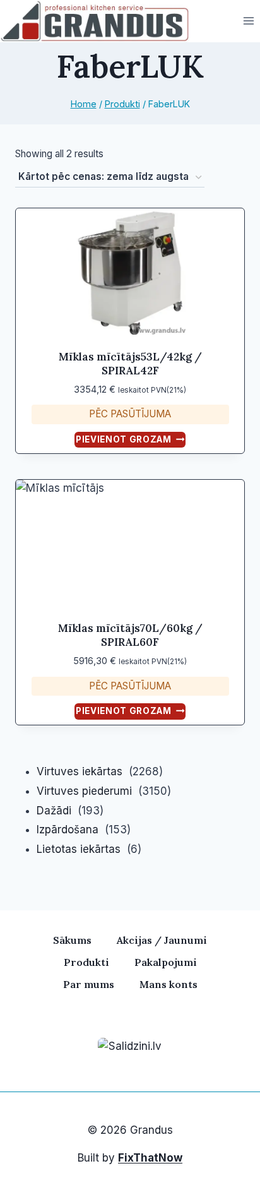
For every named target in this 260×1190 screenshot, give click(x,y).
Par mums (88, 984)
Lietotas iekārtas (79, 849)
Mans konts (168, 984)
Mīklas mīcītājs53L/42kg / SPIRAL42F (130, 364)
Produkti (86, 962)
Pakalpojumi (165, 962)
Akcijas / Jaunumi (162, 940)
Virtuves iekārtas (79, 771)
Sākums (72, 940)
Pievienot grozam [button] (124, 439)
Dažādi (54, 810)
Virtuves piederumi (84, 791)
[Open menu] (248, 21)
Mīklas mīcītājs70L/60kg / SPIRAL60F (130, 635)
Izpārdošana (67, 829)
